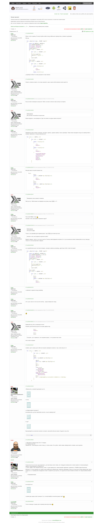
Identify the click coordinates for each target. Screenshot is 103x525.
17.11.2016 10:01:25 (29, 386)
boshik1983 (13, 501)
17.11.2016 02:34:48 (29, 310)
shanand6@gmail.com (56, 520)
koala (32, 435)
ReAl (12, 386)
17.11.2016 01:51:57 (29, 167)
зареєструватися (88, 29)
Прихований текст (31, 474)
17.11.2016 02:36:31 (29, 321)
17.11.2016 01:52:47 (29, 194)
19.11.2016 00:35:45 (29, 501)
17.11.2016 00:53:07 (29, 33)
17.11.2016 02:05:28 (29, 245)
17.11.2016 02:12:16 (29, 298)
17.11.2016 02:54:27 (29, 345)
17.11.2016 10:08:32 (29, 439)
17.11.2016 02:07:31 (29, 287)
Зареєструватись (44, 23)
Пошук (29, 3)
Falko (12, 33)
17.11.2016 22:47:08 (29, 481)
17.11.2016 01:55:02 (29, 213)
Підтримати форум (87, 3)
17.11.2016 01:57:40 (29, 225)
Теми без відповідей (64, 13)
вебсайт (12, 459)
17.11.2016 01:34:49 (29, 110)
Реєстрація (35, 3)
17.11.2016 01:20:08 (29, 79)
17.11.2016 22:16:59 (29, 462)
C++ (27, 26)
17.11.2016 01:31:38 (29, 98)
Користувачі (18, 3)
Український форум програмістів (17, 26)
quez (12, 79)
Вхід (39, 3)
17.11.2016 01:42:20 (29, 129)
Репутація (13, 40)
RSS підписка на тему (89, 31)
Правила (24, 3)
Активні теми (56, 13)
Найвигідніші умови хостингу (75, 3)
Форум (13, 3)
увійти (82, 29)
